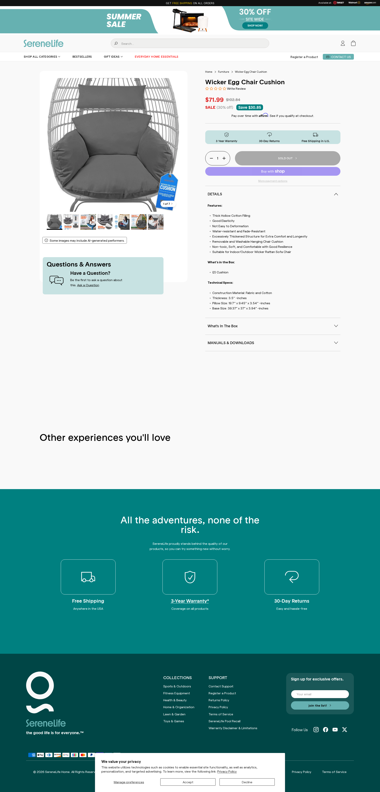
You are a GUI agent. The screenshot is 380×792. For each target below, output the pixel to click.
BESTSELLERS (82, 56)
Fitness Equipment (176, 693)
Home (208, 71)
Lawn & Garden (174, 714)
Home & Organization (178, 707)
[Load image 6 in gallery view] (139, 222)
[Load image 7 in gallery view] (155, 222)
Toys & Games (173, 721)
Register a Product (304, 56)
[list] (113, 145)
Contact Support (221, 686)
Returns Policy (219, 700)
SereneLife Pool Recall (224, 721)
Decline (247, 782)
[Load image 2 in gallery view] (71, 222)
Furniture (223, 71)
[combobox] (190, 43)
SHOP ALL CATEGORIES (40, 56)
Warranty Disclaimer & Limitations (233, 728)
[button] (353, 43)
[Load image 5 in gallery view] (122, 222)
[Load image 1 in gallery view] (54, 222)
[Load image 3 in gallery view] (88, 222)
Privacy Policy (227, 771)
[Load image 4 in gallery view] (105, 222)
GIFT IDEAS (112, 56)
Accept (188, 782)
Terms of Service (221, 714)
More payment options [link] (272, 180)
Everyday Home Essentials (157, 56)
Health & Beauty (175, 700)
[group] (190, 20)
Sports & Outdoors (177, 686)
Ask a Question (88, 285)
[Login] (343, 43)
